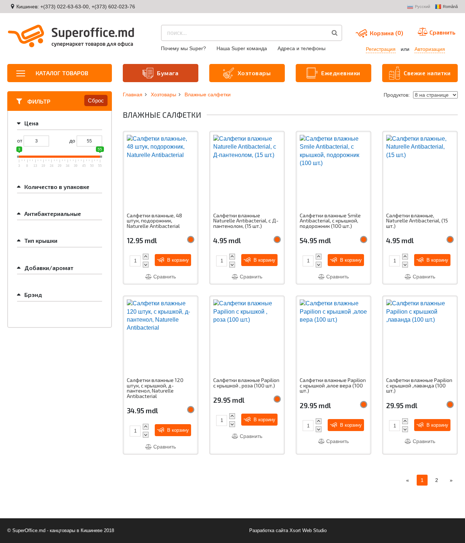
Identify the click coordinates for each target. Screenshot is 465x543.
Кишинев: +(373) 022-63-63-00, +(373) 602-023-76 (75, 6)
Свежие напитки (427, 72)
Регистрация (381, 49)
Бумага (167, 72)
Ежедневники (340, 72)
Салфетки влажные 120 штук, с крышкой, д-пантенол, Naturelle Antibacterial (155, 388)
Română (450, 7)
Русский (422, 7)
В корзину (177, 260)
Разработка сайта (268, 530)
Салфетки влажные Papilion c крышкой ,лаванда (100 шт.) (419, 385)
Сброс (96, 100)
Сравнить (164, 276)
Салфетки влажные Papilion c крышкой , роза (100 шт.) (246, 383)
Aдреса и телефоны (302, 48)
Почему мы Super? (183, 48)
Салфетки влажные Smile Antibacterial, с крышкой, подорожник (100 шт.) (330, 221)
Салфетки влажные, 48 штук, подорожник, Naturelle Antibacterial (154, 221)
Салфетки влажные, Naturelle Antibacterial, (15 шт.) (417, 221)
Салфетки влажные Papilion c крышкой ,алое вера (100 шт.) (333, 385)
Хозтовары (254, 72)
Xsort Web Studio (308, 530)
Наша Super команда (242, 48)
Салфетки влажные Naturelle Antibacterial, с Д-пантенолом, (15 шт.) (245, 221)
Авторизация (430, 49)
